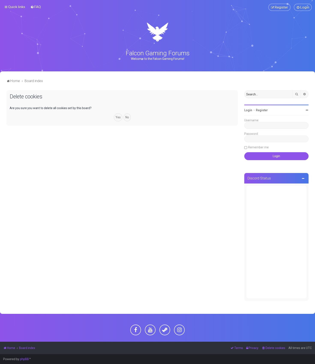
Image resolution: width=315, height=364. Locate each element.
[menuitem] (35, 7)
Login (248, 110)
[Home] (157, 32)
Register (262, 110)
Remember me (258, 147)
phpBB (24, 359)
